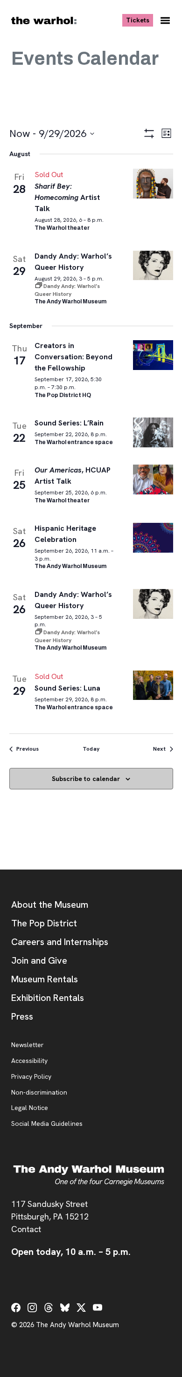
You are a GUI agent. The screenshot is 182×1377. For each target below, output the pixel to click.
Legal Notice (29, 1108)
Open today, (71, 1252)
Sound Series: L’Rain (69, 423)
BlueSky (65, 1307)
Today (91, 749)
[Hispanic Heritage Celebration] (153, 538)
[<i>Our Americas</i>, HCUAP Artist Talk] (153, 479)
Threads (48, 1307)
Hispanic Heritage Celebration (65, 533)
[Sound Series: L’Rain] (153, 432)
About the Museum (49, 904)
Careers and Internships (59, 941)
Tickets (139, 19)
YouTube (97, 1307)
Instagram (32, 1307)
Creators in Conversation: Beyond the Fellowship (74, 357)
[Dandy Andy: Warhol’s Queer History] (153, 266)
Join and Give (39, 960)
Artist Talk (67, 197)
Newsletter (27, 1045)
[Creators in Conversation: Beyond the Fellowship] (153, 355)
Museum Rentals (44, 979)
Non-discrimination (39, 1092)
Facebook (16, 1307)
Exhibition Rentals (47, 997)
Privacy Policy (31, 1077)
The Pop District (44, 923)
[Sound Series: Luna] (153, 685)
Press (22, 1016)
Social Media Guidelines (47, 1124)
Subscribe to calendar (86, 778)
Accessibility (29, 1061)
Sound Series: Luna (68, 688)
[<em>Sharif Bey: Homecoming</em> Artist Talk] (153, 184)
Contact (26, 1229)
